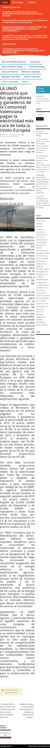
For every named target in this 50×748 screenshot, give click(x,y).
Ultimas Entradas (41, 89)
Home (5, 2)
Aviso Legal (18, 2)
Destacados (35, 62)
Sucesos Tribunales (32, 76)
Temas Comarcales (10, 81)
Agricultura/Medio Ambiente (14, 62)
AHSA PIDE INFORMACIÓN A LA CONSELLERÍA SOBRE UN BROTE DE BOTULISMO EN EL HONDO (43, 202)
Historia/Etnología (37, 66)
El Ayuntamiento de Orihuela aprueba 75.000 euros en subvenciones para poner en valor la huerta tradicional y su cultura (43, 163)
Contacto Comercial (11, 7)
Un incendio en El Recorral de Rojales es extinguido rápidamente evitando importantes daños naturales (23, 50)
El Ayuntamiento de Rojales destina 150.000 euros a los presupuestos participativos (25, 21)
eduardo (5, 135)
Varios (24, 81)
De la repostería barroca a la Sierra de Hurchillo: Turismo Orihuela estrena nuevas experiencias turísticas (43, 145)
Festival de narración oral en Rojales (42, 98)
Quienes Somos (9, 44)
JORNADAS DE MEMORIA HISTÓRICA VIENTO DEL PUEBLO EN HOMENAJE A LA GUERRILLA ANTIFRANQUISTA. (24, 29)
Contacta (32, 2)
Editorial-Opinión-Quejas (12, 66)
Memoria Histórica (10, 71)
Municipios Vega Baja (31, 71)
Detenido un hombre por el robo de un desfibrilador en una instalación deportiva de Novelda (22, 14)
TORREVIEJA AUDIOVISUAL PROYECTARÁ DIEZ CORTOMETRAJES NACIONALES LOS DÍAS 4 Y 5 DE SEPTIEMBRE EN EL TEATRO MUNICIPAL (42, 184)
